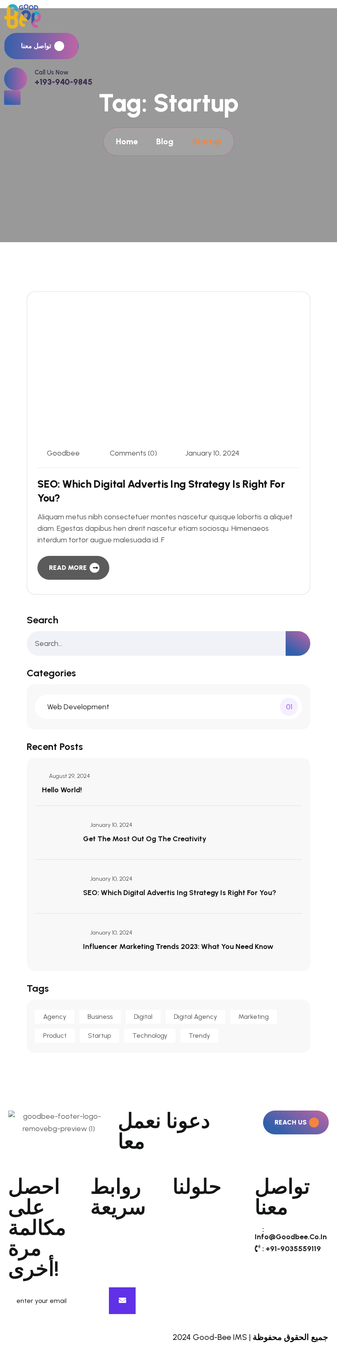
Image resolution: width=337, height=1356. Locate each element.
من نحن (102, 1243)
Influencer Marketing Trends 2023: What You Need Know (178, 946)
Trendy (199, 1035)
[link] (15, 78)
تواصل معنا (107, 1282)
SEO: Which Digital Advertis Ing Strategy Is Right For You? (179, 892)
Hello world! (62, 789)
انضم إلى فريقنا (113, 1269)
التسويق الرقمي (197, 1248)
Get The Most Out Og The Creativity (144, 838)
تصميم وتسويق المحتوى (209, 1209)
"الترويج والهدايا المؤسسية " (195, 1279)
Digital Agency (195, 1016)
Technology (149, 1035)
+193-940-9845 (63, 82)
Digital (143, 1016)
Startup (99, 1035)
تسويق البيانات (194, 1222)
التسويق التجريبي (198, 1235)
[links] (168, 16)
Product (55, 1035)
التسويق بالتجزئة (197, 1261)
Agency (54, 1016)
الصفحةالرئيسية (114, 1230)
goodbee (63, 453)
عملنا (98, 1256)
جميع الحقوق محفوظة (290, 1337)
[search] (298, 643)
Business (100, 1016)
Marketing (253, 1016)
